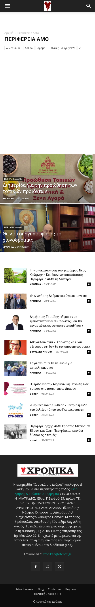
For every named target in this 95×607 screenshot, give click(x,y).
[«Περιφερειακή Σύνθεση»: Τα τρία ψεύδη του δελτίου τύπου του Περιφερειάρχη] (15, 410)
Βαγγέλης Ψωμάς (41, 351)
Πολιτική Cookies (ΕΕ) (47, 594)
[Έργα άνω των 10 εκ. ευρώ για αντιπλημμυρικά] (15, 368)
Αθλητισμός (13, 48)
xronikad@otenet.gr (57, 554)
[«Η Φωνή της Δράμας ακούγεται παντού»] (15, 301)
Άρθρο (29, 48)
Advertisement (24, 589)
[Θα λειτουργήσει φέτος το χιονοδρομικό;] (47, 245)
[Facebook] (35, 566)
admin (34, 393)
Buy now (70, 589)
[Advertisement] (47, 19)
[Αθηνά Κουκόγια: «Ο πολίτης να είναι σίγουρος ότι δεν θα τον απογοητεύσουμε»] (15, 347)
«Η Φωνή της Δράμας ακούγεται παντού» (58, 296)
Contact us (54, 589)
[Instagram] (47, 566)
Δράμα (41, 48)
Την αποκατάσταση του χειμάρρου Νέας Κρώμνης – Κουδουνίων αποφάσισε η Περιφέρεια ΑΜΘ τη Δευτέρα (58, 275)
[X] (59, 566)
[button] (7, 6)
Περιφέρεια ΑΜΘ (13, 179)
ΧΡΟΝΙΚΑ (8, 198)
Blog (41, 589)
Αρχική (8, 33)
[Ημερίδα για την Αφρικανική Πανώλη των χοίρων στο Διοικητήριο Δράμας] (15, 389)
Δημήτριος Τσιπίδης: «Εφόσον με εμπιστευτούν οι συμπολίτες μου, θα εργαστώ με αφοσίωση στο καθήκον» (56, 321)
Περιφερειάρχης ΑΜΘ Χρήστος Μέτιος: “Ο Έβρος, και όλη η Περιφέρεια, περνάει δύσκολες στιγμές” (60, 430)
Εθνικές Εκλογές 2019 (62, 48)
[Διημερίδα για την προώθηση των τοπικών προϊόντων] (47, 195)
